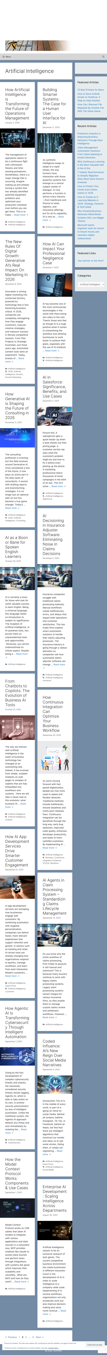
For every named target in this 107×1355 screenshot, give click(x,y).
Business (49, 857)
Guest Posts (10, 986)
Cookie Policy (53, 1348)
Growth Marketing (13, 377)
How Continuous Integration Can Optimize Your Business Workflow (53, 714)
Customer (9, 991)
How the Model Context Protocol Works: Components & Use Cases (17, 1173)
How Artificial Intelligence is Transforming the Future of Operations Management (17, 103)
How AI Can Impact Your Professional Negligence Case (54, 253)
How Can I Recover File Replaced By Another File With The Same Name (91, 107)
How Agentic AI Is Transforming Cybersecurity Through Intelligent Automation (17, 1022)
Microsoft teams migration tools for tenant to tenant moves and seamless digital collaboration (91, 232)
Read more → (21, 215)
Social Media (48, 1170)
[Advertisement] (80, 21)
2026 (10, 371)
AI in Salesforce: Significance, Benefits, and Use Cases (54, 386)
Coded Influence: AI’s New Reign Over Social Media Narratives (54, 1053)
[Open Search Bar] (103, 56)
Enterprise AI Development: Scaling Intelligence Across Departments (55, 1198)
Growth (19, 374)
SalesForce (47, 499)
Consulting (20, 520)
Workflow (54, 863)
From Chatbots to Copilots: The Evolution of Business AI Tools (17, 693)
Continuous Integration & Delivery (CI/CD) (53, 860)
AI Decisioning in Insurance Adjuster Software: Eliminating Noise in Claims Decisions (54, 534)
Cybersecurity (14, 1142)
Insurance (47, 680)
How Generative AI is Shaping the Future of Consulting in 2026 (17, 406)
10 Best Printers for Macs (91, 89)
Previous (11, 1337)
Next (40, 1337)
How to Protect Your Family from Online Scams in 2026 (88, 189)
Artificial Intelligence (16, 222)
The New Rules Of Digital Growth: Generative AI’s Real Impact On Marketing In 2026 (16, 260)
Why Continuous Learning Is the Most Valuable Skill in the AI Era (91, 165)
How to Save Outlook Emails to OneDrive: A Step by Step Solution (89, 97)
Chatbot (9, 820)
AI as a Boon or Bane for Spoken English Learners (16, 547)
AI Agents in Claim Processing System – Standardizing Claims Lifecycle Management (55, 897)
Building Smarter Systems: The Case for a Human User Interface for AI (54, 106)
